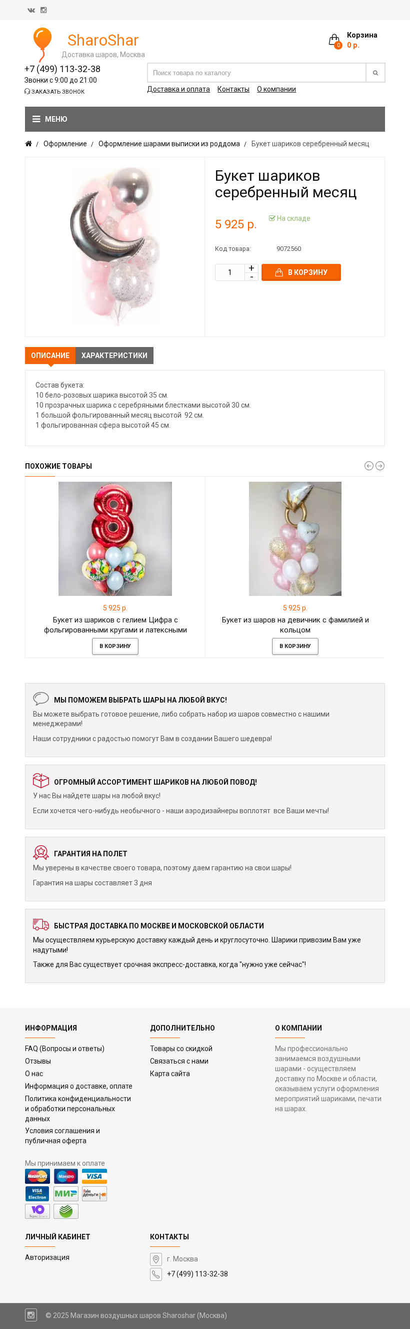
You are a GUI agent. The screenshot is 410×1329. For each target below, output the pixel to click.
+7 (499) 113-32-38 (62, 69)
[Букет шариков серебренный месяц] (115, 246)
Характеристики (115, 356)
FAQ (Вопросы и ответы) (64, 1049)
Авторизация (47, 1257)
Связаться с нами (179, 1061)
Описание (50, 356)
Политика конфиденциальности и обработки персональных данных (78, 1109)
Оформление (65, 144)
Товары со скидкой (181, 1049)
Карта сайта (170, 1074)
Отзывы (38, 1061)
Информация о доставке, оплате (78, 1086)
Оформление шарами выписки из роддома (169, 144)
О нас (34, 1074)
